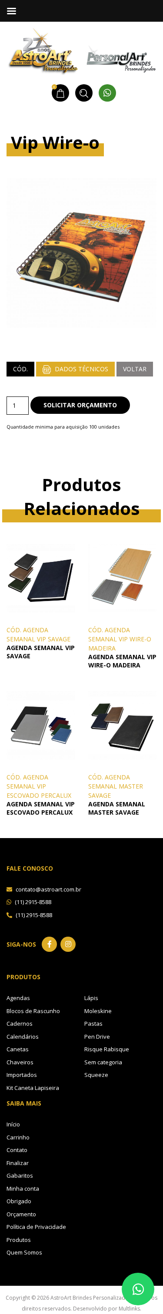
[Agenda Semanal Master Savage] (122, 724)
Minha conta (23, 1188)
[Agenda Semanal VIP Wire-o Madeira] (122, 577)
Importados (22, 1075)
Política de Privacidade (36, 1227)
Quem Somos (24, 1252)
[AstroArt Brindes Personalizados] (81, 50)
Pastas (93, 1023)
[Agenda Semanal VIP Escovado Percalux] (41, 724)
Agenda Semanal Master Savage (116, 808)
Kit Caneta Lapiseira (33, 1088)
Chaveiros (20, 1062)
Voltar (134, 369)
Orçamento (21, 1214)
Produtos (19, 1240)
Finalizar (18, 1163)
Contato (17, 1150)
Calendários (23, 1036)
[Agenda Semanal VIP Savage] (41, 577)
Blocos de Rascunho (33, 1011)
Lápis (91, 998)
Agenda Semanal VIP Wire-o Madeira (122, 661)
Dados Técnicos (80, 369)
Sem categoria (103, 1062)
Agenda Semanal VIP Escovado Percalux (41, 808)
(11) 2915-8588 (32, 902)
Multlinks (129, 1308)
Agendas (18, 998)
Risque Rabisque (106, 1049)
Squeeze (96, 1075)
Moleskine (98, 1011)
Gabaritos (20, 1175)
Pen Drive (97, 1036)
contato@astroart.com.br (47, 889)
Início (13, 1124)
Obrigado (19, 1201)
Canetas (18, 1049)
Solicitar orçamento (80, 405)
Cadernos (20, 1023)
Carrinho (18, 1137)
